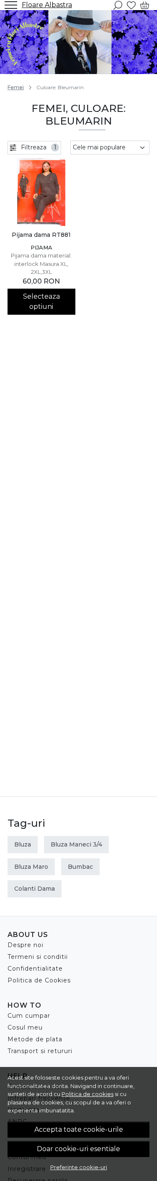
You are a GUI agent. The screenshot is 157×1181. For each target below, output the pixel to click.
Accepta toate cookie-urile (78, 1129)
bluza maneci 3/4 (76, 844)
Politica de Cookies (39, 980)
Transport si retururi (40, 1051)
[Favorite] (131, 5)
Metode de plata (35, 1039)
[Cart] (144, 5)
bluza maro (31, 866)
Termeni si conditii (38, 957)
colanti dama (34, 888)
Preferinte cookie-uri (78, 1167)
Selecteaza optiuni (41, 301)
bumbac (80, 866)
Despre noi (26, 945)
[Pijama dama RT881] (41, 192)
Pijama (41, 247)
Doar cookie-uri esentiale (78, 1149)
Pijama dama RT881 (41, 235)
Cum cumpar (29, 1015)
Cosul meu (25, 1027)
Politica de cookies (87, 1094)
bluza (22, 844)
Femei (16, 87)
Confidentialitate (35, 968)
